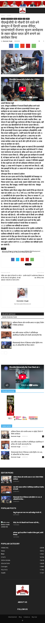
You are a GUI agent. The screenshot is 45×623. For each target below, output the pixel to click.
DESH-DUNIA (5, 560)
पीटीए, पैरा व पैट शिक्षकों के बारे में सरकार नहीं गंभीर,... (26, 522)
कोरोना (28, 18)
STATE (19, 18)
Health (3, 18)
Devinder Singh (7, 41)
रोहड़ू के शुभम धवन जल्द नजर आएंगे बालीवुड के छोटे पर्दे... (27, 512)
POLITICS (4, 570)
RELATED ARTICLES (8, 314)
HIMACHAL (9, 18)
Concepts (4, 567)
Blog (20, 617)
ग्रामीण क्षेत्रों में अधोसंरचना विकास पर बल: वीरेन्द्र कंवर (33, 277)
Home (3, 15)
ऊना (24, 18)
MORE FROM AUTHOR (9, 317)
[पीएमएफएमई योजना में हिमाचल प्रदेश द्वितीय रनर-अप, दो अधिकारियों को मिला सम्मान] (6, 345)
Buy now (34, 617)
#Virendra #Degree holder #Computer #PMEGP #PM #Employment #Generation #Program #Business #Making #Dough (21, 251)
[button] (42, 10)
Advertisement (12, 617)
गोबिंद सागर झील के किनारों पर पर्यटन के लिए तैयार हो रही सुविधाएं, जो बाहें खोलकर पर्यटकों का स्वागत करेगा (11, 278)
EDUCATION (5, 563)
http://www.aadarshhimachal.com (22, 304)
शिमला (2, 554)
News (15, 18)
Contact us (27, 617)
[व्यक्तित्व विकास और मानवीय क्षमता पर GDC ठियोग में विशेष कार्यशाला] (6, 325)
